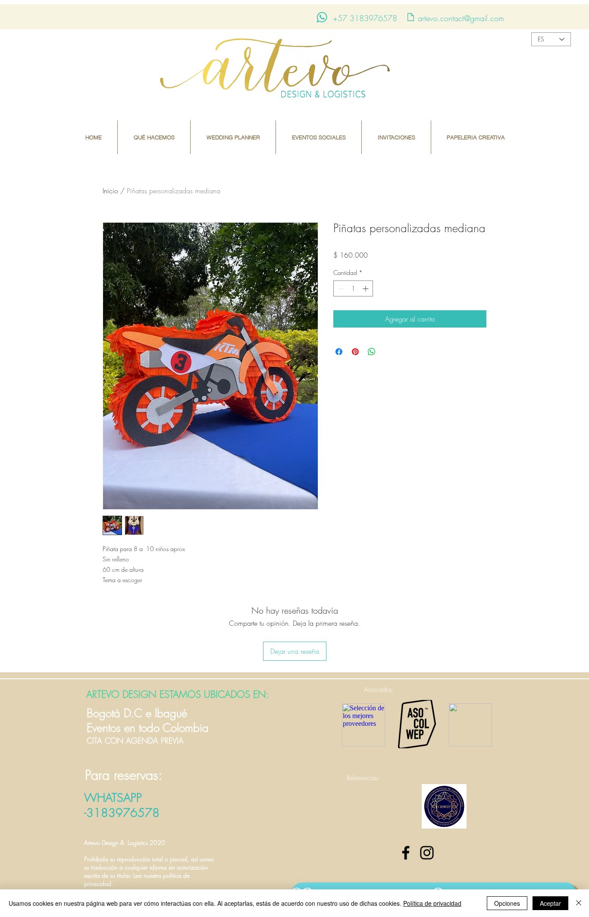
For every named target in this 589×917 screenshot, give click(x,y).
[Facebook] (406, 853)
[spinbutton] (353, 288)
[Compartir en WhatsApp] (372, 352)
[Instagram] (427, 853)
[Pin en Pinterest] (355, 352)
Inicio (110, 190)
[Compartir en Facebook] (339, 352)
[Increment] (366, 288)
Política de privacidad (432, 903)
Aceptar (550, 903)
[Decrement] (340, 288)
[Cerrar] (578, 903)
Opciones (507, 903)
